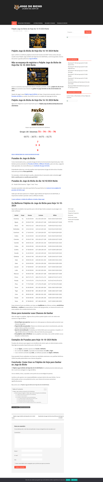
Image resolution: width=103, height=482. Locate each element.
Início (14, 23)
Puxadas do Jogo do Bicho (22, 395)
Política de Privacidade (73, 219)
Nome (16, 451)
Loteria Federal (38, 23)
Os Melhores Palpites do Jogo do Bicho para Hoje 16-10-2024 (28, 398)
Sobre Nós (70, 221)
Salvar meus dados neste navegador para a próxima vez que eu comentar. (32, 463)
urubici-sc (27, 31)
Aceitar (68, 479)
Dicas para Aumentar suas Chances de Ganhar (26, 399)
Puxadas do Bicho (62, 23)
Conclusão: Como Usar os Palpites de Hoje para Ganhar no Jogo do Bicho (30, 402)
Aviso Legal (70, 209)
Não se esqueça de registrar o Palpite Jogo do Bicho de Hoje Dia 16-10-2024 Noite (30, 393)
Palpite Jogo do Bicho (24, 407)
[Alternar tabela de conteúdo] (44, 389)
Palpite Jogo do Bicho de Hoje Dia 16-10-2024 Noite (24, 391)
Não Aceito (74, 479)
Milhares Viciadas (50, 23)
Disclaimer (70, 215)
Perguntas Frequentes (73, 213)
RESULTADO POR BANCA (24, 23)
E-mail (16, 455)
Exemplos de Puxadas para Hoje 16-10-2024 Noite (26, 401)
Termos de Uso (71, 211)
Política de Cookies (72, 217)
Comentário (17, 432)
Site (15, 459)
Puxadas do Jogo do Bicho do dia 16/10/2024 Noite (26, 397)
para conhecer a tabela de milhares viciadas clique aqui (28, 199)
